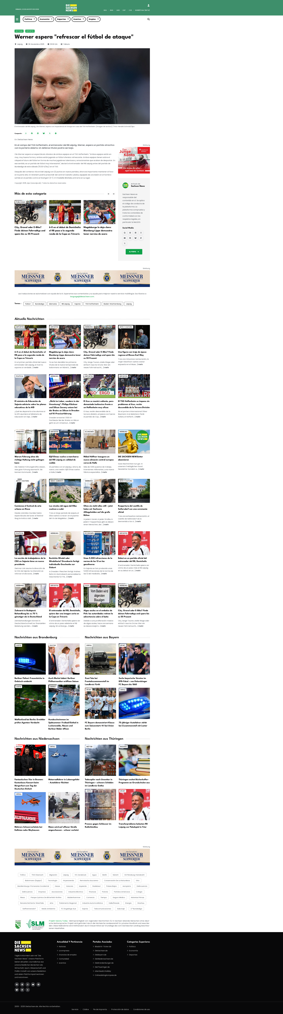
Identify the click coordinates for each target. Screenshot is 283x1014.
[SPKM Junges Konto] (134, 160)
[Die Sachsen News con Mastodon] (22, 990)
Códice (86, 1009)
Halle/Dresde (114, 903)
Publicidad (20, 202)
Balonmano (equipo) (33, 880)
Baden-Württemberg (112, 304)
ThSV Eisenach (37, 875)
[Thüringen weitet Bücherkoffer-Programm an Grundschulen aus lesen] (134, 760)
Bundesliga (39, 304)
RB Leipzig (66, 304)
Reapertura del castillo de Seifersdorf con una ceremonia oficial (132, 509)
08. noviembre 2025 (36, 44)
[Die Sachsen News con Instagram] (27, 984)
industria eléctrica (76, 892)
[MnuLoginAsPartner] (148, 5)
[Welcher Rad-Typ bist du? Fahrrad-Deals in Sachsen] (99, 336)
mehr (36, 367)
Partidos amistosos (122, 892)
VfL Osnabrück (80, 875)
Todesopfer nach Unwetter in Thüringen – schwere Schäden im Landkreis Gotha (99, 783)
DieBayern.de (100, 955)
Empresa (42, 892)
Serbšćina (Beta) (142, 10)
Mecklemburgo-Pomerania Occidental (33, 886)
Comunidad (64, 959)
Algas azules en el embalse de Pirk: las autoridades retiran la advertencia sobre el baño (98, 614)
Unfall (89, 645)
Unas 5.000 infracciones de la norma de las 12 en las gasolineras (98, 561)
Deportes (61, 19)
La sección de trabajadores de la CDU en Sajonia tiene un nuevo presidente (30, 561)
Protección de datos (120, 1009)
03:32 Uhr (54, 44)
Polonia (105, 892)
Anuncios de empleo (68, 955)
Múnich (116, 875)
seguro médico (119, 897)
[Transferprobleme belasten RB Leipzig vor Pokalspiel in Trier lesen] (134, 804)
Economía (44, 19)
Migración (53, 875)
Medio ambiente (57, 481)
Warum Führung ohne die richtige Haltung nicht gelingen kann (29, 460)
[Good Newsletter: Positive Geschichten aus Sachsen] (134, 441)
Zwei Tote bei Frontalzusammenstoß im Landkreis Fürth (97, 681)
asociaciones (57, 892)
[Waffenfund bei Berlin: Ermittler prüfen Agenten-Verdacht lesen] (30, 700)
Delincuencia (142, 886)
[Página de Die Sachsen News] (17, 984)
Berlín (104, 875)
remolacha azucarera (89, 880)
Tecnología (52, 880)
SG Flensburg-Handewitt (134, 875)
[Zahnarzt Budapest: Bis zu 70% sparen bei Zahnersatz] (30, 595)
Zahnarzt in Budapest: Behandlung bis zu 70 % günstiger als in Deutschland (28, 614)
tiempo (103, 897)
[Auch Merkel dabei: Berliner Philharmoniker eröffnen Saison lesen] (64, 659)
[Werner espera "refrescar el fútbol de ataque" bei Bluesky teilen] (44, 133)
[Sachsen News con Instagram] (141, 232)
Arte (51, 903)
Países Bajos (111, 886)
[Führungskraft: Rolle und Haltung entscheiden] (30, 441)
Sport (122, 645)
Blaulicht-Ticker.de (103, 946)
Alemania (53, 304)
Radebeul (96, 886)
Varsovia (69, 886)
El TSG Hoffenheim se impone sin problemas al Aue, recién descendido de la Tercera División (134, 404)
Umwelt (53, 687)
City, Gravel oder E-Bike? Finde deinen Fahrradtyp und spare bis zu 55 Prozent (30, 230)
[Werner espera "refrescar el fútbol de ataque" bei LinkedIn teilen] (38, 133)
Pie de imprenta (100, 1009)
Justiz (18, 645)
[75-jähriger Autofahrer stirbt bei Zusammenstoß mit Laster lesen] (134, 703)
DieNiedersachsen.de (104, 959)
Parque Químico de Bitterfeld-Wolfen (46, 897)
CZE (130, 10)
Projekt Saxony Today (58, 921)
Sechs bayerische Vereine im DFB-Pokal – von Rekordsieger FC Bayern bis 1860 (133, 681)
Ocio (87, 585)
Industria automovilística (92, 903)
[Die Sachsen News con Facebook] (38, 984)
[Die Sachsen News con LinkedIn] (22, 984)
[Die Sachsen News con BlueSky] (17, 990)
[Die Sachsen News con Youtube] (33, 984)
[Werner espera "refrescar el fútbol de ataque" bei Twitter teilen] (50, 133)
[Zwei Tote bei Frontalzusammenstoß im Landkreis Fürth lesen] (100, 659)
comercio (90, 897)
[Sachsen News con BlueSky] (135, 238)
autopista (127, 886)
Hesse (57, 886)
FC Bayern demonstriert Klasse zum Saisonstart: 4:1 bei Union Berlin (99, 726)
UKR (118, 10)
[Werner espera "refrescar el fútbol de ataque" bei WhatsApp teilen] (26, 133)
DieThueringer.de (102, 967)
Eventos (77, 19)
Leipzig (20, 44)
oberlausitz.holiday (103, 971)
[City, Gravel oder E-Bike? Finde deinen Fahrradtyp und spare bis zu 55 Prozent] (30, 212)
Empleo (92, 19)
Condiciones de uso (141, 1009)
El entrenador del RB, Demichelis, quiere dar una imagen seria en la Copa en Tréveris (65, 614)
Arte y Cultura (126, 327)
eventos (62, 963)
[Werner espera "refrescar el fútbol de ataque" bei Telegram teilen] (56, 133)
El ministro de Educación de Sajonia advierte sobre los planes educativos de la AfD (30, 404)
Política (28, 19)
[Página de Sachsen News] (130, 232)
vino (137, 880)
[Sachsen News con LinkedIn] (135, 232)
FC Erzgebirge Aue (68, 909)
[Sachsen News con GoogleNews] (124, 232)
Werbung (89, 327)
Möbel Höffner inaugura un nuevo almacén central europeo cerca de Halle (99, 460)
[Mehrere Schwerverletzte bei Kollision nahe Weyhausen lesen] (30, 807)
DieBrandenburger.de (104, 963)
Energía (128, 903)
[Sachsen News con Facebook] (130, 238)
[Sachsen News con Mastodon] (141, 238)
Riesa (22, 897)
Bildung (123, 747)
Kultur (53, 645)
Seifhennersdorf (29, 909)
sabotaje (121, 909)
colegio (139, 892)
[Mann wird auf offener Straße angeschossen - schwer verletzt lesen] (64, 807)
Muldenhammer (73, 897)
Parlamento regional (67, 903)
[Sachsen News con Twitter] (124, 243)
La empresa (64, 950)
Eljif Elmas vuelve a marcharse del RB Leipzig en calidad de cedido (64, 460)
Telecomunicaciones (102, 909)
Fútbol (27, 304)
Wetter (89, 747)
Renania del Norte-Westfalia (32, 903)
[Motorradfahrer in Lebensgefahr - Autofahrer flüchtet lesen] (64, 760)
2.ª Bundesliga (136, 909)
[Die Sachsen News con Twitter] (27, 990)
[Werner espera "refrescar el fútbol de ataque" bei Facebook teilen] (32, 133)
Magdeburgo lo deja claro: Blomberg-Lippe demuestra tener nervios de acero (98, 230)
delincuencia (27, 892)
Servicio (75, 1009)
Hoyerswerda (68, 880)
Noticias (19, 31)
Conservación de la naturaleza (117, 880)
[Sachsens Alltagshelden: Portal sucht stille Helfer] (99, 490)
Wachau (140, 903)
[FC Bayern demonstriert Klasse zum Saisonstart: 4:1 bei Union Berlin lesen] (100, 703)
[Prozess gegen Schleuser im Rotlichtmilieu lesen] (100, 804)
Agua (94, 875)
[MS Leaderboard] (82, 278)
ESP (124, 10)
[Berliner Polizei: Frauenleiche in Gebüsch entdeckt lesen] (30, 659)
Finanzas (92, 892)
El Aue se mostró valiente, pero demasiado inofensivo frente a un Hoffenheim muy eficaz (98, 404)
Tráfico (23, 875)
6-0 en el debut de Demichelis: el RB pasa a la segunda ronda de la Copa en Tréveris (65, 230)
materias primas (137, 897)
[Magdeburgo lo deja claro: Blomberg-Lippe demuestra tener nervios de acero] (99, 212)
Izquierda (83, 886)
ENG (111, 10)
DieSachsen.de (101, 950)
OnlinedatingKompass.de (106, 975)
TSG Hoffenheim (92, 304)
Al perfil (132, 252)
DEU (105, 10)
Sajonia (77, 304)
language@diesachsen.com (82, 296)
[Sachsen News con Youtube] (124, 238)
